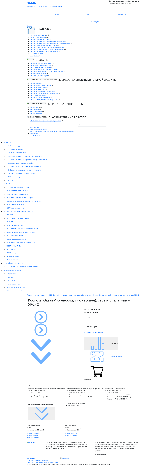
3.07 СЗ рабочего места (38, 96)
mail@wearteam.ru (58, 7)
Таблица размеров (67, 131)
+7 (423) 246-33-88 (45, 7)
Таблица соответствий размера (17, 291)
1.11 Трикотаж (34, 56)
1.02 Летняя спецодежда (38, 37)
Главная (29, 295)
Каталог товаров (39, 295)
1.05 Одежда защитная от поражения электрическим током (50, 43)
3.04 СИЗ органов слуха (37, 89)
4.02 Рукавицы (34, 109)
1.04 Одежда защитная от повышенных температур (47, 41)
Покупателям (34, 127)
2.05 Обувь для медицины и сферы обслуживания (46, 71)
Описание (87, 332)
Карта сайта (31, 458)
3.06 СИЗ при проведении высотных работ (44, 93)
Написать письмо (33, 438)
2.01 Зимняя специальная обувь (41, 63)
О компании (11, 280)
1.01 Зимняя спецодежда (38, 35)
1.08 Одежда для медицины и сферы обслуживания (47, 50)
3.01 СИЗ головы (35, 83)
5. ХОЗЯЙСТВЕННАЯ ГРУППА (13, 263)
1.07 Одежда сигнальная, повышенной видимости (47, 47)
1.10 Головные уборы (37, 54)
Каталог (29, 26)
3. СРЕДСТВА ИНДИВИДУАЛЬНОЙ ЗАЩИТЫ (18, 211)
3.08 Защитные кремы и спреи (40, 98)
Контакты (33, 135)
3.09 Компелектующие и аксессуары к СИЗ (44, 100)
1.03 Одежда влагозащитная (39, 39)
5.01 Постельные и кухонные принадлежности (45, 121)
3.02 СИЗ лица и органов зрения (40, 85)
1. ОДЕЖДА (7, 142)
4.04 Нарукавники (36, 113)
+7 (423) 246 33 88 (33, 433)
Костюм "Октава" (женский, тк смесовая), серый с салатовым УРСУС (116, 295)
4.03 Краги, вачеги (36, 111)
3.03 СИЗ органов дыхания (39, 87)
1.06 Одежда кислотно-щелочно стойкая (43, 45)
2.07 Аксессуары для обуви (39, 76)
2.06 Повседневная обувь (38, 74)
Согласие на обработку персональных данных (42, 462)
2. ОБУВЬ (7, 184)
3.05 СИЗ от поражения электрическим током (45, 91)
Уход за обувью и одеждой (52, 131)
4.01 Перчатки (34, 107)
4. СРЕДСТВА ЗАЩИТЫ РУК (13, 246)
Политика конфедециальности (37, 460)
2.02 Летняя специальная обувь (40, 65)
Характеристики (98, 332)
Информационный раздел (13, 270)
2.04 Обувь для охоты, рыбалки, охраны (43, 69)
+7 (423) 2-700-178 (71, 433)
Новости (39, 135)
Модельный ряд (91, 327)
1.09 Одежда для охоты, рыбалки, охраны (44, 52)
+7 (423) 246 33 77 (33, 435)
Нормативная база (36, 131)
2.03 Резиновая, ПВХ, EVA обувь (40, 67)
